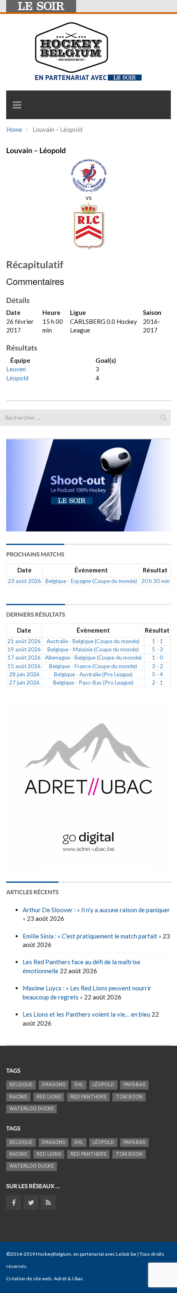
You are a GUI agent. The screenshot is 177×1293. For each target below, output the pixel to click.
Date (24, 570)
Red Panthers (88, 1097)
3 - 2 (157, 666)
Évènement (91, 570)
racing (18, 1097)
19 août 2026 (24, 649)
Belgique (21, 1084)
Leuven (16, 369)
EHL (79, 1084)
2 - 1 (157, 682)
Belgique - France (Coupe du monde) (93, 666)
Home (14, 129)
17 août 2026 (24, 657)
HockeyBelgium (53, 1254)
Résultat (155, 570)
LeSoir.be (126, 1254)
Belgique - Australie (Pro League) (93, 674)
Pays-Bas (134, 1084)
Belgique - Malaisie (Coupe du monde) (93, 649)
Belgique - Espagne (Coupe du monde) (91, 581)
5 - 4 (157, 674)
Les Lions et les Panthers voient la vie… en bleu (86, 1014)
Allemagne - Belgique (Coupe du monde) (93, 657)
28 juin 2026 (24, 674)
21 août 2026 (24, 641)
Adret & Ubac (68, 1278)
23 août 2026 (24, 581)
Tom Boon (129, 1097)
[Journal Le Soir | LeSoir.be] (41, 6)
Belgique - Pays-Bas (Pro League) (93, 682)
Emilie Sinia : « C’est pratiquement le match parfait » (92, 936)
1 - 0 (157, 657)
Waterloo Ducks (31, 1109)
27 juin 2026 (24, 682)
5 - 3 (157, 649)
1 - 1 (157, 641)
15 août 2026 (24, 666)
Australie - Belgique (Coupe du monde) (93, 641)
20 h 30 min (155, 581)
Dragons (53, 1084)
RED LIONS (49, 1097)
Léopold (17, 378)
